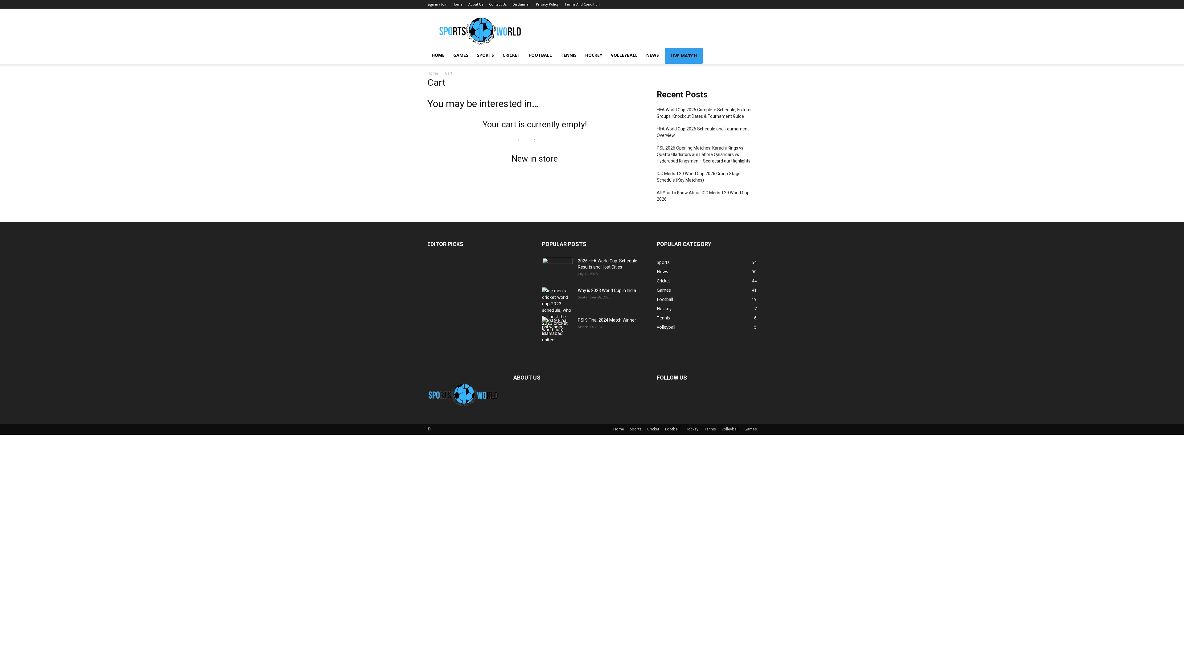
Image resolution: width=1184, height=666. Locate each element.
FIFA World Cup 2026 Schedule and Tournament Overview (703, 132)
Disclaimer (521, 4)
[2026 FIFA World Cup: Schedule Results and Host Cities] (557, 268)
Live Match (684, 56)
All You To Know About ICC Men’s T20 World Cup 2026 (703, 196)
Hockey (593, 55)
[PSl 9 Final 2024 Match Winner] (557, 330)
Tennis (569, 55)
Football (540, 55)
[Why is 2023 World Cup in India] (557, 310)
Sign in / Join (437, 4)
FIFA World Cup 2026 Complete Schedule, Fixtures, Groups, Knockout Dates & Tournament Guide (705, 113)
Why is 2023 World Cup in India (607, 290)
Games (460, 55)
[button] (749, 56)
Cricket (511, 55)
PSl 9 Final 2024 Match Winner (607, 320)
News (652, 55)
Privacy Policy (547, 4)
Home (457, 4)
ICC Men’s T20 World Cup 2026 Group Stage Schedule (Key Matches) (699, 177)
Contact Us (498, 4)
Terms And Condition (582, 4)
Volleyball (624, 55)
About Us (475, 4)
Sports (485, 55)
